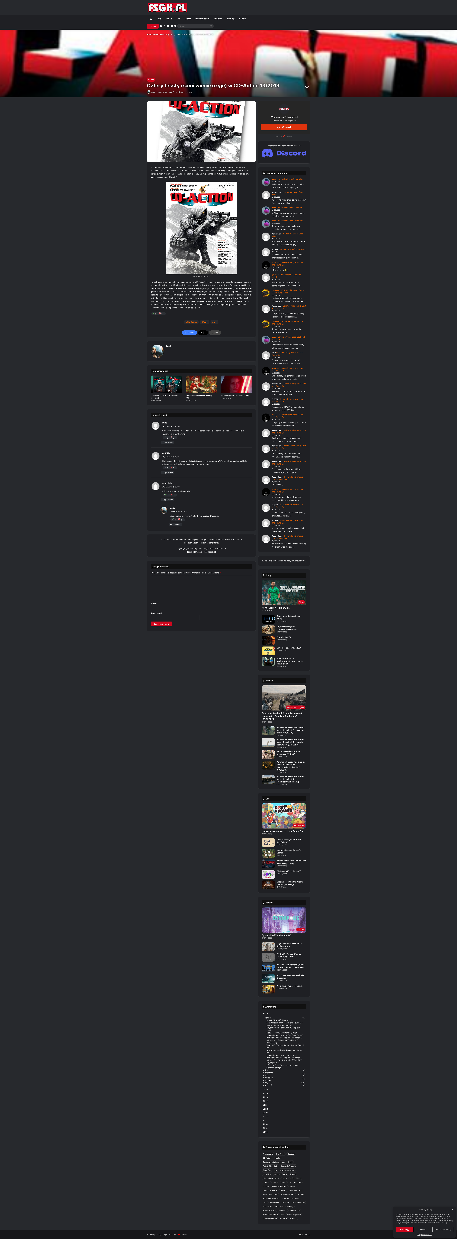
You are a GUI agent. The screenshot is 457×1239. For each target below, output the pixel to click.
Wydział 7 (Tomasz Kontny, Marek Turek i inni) (288, 291)
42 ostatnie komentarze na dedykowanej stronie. (284, 561)
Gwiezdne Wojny (280, 1174)
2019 (265, 1112)
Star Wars (281, 1211)
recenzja (285, 1202)
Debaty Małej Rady (270, 1166)
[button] (452, 1209)
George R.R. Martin (288, 1166)
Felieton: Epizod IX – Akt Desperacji (235, 396)
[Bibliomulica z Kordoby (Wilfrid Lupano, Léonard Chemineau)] (268, 967)
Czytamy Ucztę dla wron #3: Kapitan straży (289, 944)
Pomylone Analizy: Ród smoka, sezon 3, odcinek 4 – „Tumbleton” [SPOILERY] (291, 779)
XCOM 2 (293, 1219)
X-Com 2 (283, 1219)
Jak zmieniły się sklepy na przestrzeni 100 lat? (288, 752)
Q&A (264, 1202)
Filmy (159, 19)
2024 (265, 1093)
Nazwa (155, 603)
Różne (159, 34)
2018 (265, 1116)
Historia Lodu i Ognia (271, 1178)
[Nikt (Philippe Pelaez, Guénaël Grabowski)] (268, 978)
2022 (265, 1101)
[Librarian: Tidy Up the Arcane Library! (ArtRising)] (268, 884)
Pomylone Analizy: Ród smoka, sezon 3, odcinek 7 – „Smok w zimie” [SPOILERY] (291, 730)
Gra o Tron (267, 1170)
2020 (265, 1109)
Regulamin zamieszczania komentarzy (201, 543)
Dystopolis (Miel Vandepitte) (276, 935)
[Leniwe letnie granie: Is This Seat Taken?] (268, 842)
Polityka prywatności (424, 1235)
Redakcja (230, 19)
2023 (265, 1097)
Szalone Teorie (294, 1211)
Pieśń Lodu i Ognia (270, 1194)
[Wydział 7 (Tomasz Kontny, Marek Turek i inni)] (268, 957)
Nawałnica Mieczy (270, 1190)
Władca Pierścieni (270, 1219)
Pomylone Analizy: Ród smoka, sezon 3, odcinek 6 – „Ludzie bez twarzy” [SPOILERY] (291, 742)
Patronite (243, 19)
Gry (178, 19)
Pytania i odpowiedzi (292, 1198)
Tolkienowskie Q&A (270, 1215)
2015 (265, 1128)
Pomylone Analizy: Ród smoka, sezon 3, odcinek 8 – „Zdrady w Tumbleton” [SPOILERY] (282, 716)
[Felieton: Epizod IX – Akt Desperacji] (236, 384)
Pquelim (301, 1194)
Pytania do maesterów (271, 1198)
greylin (275, 275)
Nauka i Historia (202, 19)
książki (275, 1182)
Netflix (283, 1190)
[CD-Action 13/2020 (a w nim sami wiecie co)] (166, 384)
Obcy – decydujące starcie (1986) (281, 1033)
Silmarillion (279, 1206)
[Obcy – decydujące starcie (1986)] (268, 619)
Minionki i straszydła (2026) (289, 648)
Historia (293, 1174)
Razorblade (274, 1202)
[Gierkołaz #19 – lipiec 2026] (268, 874)
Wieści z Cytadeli (294, 1215)
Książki (187, 19)
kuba (274, 179)
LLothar (266, 1186)
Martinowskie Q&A (279, 1186)
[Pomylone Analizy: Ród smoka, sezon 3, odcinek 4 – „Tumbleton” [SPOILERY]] (268, 779)
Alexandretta (268, 1154)
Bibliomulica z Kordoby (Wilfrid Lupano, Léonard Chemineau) (291, 966)
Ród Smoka (267, 1206)
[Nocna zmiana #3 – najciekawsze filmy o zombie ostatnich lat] (268, 661)
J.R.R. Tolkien (296, 1178)
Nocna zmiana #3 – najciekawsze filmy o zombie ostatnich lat (290, 661)
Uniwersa (218, 19)
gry (215, 322)
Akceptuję (404, 1229)
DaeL (153, 92)
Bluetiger (291, 1154)
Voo (282, 1215)
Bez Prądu (280, 1154)
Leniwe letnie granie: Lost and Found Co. (287, 478)
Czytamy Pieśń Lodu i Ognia (274, 1162)
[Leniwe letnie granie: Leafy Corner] (268, 853)
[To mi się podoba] (154, 314)
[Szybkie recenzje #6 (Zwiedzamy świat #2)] (268, 629)
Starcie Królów (268, 1211)
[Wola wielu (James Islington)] (268, 989)
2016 (265, 1124)
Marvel (292, 1186)
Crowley (275, 290)
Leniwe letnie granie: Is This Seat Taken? (284, 1035)
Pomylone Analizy (288, 1194)
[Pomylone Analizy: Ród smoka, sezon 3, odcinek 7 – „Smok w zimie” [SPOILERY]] (268, 730)
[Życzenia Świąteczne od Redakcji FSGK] (201, 384)
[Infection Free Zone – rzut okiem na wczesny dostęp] (268, 863)
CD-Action (192, 322)
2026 (265, 1013)
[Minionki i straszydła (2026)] (268, 651)
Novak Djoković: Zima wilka (290, 179)
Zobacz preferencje (443, 1229)
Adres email (157, 613)
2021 (265, 1105)
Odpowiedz (168, 442)
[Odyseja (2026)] (268, 640)
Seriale (169, 19)
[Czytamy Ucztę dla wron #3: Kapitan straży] (268, 946)
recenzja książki (298, 1202)
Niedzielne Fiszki (295, 1190)
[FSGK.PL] (167, 7)
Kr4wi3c (266, 1182)
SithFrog (290, 1206)
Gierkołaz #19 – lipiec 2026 (289, 871)
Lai (290, 1182)
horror (285, 1178)
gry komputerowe (287, 1170)
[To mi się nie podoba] (160, 314)
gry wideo (267, 1174)
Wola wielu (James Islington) (290, 986)
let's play (297, 1182)
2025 (265, 1089)
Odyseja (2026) (284, 637)
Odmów (423, 1229)
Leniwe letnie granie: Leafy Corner (281, 1055)
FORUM (153, 26)
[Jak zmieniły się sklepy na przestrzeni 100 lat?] (268, 754)
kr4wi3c (275, 262)
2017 (265, 1120)
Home (152, 34)
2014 (265, 1132)
